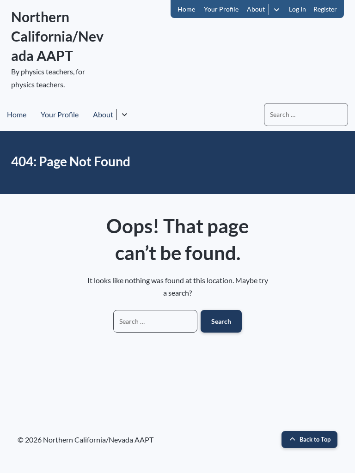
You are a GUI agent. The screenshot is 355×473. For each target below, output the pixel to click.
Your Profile (221, 9)
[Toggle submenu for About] (276, 9)
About (256, 9)
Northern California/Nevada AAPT (57, 36)
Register (325, 9)
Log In (297, 9)
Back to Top (315, 439)
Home (186, 9)
